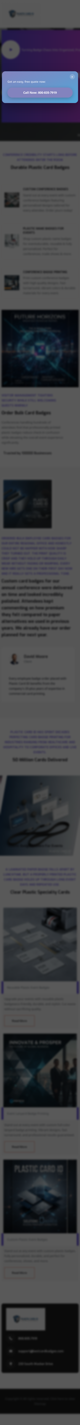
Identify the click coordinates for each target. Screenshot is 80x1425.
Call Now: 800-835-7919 (40, 93)
